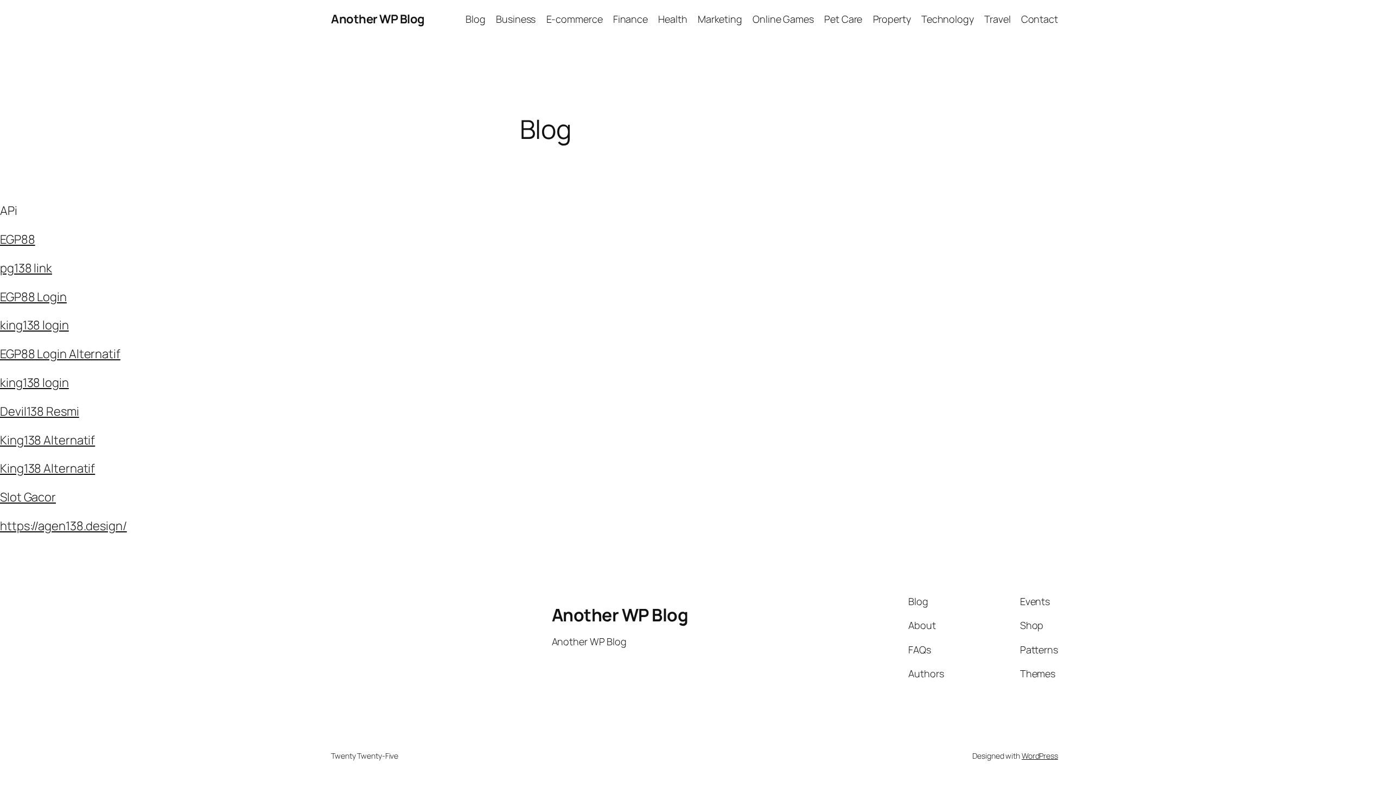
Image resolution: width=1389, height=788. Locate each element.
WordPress (1040, 756)
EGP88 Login (33, 297)
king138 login (34, 325)
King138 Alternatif (47, 440)
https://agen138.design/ (63, 526)
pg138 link (26, 268)
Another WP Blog (378, 19)
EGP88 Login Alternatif (60, 354)
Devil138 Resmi (39, 411)
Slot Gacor (28, 497)
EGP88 (17, 239)
